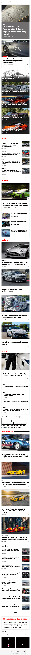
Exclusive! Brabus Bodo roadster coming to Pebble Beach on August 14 (15, 387)
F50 (2, 480)
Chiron (13, 421)
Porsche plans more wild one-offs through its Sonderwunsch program (10, 550)
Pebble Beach (16, 416)
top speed (18, 427)
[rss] (23, 645)
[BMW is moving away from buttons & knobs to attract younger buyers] (6, 224)
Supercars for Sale (7, 431)
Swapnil (5, 36)
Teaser (3, 425)
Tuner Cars (5, 351)
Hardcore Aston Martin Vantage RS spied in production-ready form (15, 263)
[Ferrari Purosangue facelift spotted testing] (15, 330)
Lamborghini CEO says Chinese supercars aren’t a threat (12, 130)
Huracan (16, 423)
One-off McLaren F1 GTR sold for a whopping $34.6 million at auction (14, 538)
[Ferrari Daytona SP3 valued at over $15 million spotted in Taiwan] (25, 153)
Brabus (4, 371)
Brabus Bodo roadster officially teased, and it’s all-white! (14, 375)
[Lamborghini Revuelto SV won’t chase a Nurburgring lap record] (25, 599)
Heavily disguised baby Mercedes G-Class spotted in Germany (15, 316)
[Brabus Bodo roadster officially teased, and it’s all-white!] (15, 361)
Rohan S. (5, 64)
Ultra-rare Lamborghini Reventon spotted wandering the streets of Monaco (11, 162)
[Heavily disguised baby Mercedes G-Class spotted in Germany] (15, 303)
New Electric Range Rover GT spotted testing (13, 290)
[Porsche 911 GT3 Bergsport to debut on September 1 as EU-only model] (15, 13)
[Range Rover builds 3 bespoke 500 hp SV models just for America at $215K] (25, 583)
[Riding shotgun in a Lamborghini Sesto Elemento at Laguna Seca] (25, 591)
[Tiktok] (8, 645)
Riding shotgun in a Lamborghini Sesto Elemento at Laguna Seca (11, 589)
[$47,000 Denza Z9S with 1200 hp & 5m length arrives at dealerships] (6, 216)
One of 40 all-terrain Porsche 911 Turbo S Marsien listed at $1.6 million (15, 402)
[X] (23, 640)
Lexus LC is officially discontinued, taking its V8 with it (11, 565)
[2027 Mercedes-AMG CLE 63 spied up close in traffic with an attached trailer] (6, 233)
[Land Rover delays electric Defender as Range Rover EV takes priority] (15, 48)
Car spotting (4, 151)
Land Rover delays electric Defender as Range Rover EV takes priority (13, 60)
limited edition (11, 427)
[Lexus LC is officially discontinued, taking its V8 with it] (25, 567)
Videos (4, 139)
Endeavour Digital (21, 651)
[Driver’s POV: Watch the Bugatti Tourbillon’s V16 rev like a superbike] (25, 575)
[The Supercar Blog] (15, 2)
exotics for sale (7, 416)
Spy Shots (5, 240)
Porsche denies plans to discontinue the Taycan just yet (10, 605)
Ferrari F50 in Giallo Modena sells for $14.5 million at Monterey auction (15, 483)
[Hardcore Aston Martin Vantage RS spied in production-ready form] (15, 250)
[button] (3, 1)
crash (18, 421)
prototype (17, 418)
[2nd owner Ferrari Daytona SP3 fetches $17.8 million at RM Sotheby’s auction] (15, 497)
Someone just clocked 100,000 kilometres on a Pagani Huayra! (12, 117)
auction (12, 418)
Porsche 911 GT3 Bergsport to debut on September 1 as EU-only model (14, 30)
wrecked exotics (23, 423)
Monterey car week (6, 421)
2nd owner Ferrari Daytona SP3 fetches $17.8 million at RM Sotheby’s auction (15, 511)
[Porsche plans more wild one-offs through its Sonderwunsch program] (25, 551)
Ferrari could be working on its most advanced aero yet (14, 77)
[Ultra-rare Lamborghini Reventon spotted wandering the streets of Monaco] (25, 161)
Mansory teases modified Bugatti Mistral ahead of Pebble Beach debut (15, 410)
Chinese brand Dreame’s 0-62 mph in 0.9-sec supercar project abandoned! (14, 104)
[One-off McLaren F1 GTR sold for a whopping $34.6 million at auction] (15, 525)
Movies (4, 201)
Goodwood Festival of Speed (19, 425)
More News (5, 546)
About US (4, 631)
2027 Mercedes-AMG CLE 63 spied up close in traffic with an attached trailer (19, 232)
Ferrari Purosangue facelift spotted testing (15, 343)
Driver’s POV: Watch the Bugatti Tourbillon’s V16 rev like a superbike (11, 574)
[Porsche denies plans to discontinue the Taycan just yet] (25, 607)
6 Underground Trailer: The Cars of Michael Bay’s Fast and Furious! (15, 204)
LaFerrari (4, 427)
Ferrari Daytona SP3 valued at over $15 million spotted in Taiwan (11, 153)
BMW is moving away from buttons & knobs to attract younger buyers (18, 223)
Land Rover (6, 56)
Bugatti (4, 407)
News (4, 24)
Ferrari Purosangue (5, 340)
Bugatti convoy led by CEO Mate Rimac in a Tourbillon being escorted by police (10, 145)
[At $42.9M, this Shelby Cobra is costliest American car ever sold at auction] (15, 442)
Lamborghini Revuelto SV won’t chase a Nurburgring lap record (11, 597)
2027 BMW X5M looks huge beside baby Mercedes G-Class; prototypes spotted (15, 91)
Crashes (4, 423)
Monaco (3, 159)
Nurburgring (4, 168)
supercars (22, 421)
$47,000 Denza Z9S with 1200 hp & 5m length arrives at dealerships (19, 215)
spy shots (9, 425)
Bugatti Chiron (4, 142)
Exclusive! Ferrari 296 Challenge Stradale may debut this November (11, 558)
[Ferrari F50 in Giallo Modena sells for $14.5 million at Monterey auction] (15, 470)
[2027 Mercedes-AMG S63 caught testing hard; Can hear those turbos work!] (25, 171)
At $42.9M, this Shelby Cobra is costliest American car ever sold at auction (15, 456)
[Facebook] (8, 640)
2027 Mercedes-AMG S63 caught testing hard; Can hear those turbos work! (11, 172)
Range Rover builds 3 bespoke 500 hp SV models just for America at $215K (10, 582)
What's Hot (5, 180)
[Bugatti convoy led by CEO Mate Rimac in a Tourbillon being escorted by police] (25, 144)
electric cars (4, 287)
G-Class (3, 313)
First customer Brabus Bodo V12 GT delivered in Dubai (14, 394)
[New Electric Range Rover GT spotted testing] (15, 277)
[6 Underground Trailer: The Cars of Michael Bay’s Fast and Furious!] (15, 191)
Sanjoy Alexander (7, 207)
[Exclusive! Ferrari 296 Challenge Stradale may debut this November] (25, 559)
